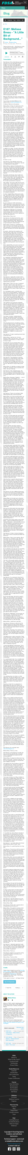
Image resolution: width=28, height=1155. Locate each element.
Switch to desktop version (14, 1143)
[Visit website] (8, 1000)
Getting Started (14, 1120)
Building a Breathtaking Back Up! (20, 987)
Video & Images (14, 1123)
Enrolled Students (14, 1122)
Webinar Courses (14, 1099)
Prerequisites (14, 1089)
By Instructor (14, 1086)
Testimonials (14, 1063)
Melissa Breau (13, 42)
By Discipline (14, 1088)
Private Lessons (14, 1112)
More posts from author (20, 1028)
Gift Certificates (14, 1074)
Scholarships (14, 1072)
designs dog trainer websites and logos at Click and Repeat (13, 1022)
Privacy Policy (14, 1065)
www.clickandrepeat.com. (16, 102)
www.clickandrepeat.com (8, 748)
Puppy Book (14, 1110)
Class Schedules (14, 1084)
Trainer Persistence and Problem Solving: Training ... (10, 987)
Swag (14, 1076)
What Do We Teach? (14, 1059)
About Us (14, 1057)
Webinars (14, 1095)
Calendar (14, 1070)
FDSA (14, 1055)
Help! (14, 1118)
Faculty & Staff (14, 1061)
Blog (14, 1108)
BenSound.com (13, 974)
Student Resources (14, 1069)
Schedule (14, 1097)
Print (6, 24)
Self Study (14, 1091)
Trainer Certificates (14, 1078)
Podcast (6, 42)
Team (14, 1114)
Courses (14, 1082)
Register (14, 1101)
